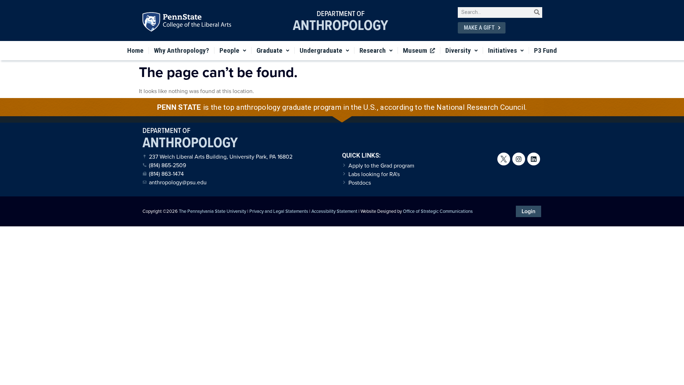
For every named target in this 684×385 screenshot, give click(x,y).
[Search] (537, 12)
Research (372, 50)
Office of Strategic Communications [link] (438, 211)
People (229, 50)
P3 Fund (545, 50)
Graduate (269, 50)
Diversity (458, 50)
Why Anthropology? (181, 50)
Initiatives (502, 50)
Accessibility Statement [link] (334, 211)
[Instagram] (518, 159)
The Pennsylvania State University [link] (212, 211)
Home (135, 50)
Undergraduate (321, 50)
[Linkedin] (533, 159)
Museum (416, 50)
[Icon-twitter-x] (503, 159)
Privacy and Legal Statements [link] (278, 211)
